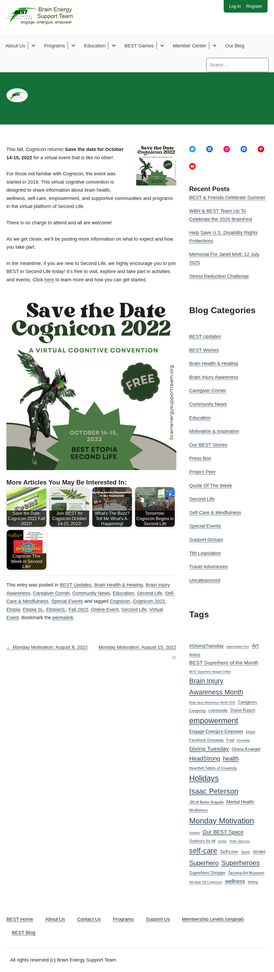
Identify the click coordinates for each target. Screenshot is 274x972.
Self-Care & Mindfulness (215, 512)
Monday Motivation (221, 820)
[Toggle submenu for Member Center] (214, 45)
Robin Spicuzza (240, 841)
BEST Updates (76, 585)
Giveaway (243, 740)
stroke (259, 851)
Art (255, 646)
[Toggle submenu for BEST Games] (162, 45)
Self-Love (229, 851)
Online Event (105, 609)
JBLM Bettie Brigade (206, 802)
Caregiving (197, 711)
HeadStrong (204, 758)
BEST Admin (109, 104)
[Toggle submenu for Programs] (73, 45)
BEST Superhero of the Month (223, 662)
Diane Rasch (242, 710)
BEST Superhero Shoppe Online (210, 671)
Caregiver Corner (51, 593)
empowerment (213, 720)
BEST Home (19, 919)
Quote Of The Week (210, 485)
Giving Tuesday (209, 749)
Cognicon (120, 601)
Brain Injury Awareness (213, 377)
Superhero (204, 863)
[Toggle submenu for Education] (113, 45)
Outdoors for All (202, 841)
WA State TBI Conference (205, 882)
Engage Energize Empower (216, 731)
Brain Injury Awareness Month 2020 (212, 702)
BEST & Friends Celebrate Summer (227, 197)
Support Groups (206, 539)
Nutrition (194, 832)
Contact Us (89, 919)
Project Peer (202, 472)
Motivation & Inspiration (214, 431)
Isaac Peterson (213, 791)
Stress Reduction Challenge (219, 276)
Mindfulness (198, 810)
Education (94, 45)
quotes (222, 841)
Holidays (204, 778)
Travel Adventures (208, 566)
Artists (194, 655)
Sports (245, 852)
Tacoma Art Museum (246, 873)
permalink (62, 617)
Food (230, 740)
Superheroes (240, 863)
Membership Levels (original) (213, 919)
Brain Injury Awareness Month (216, 686)
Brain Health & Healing (118, 585)
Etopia (13, 609)
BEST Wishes (204, 350)
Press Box (200, 458)
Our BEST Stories (208, 445)
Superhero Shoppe (207, 872)
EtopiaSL (56, 609)
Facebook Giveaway (206, 740)
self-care (203, 851)
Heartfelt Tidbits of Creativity (213, 768)
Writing (253, 882)
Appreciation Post (237, 646)
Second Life (149, 593)
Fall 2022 (78, 609)
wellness (235, 881)
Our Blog (234, 45)
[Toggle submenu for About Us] (33, 45)
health (231, 758)
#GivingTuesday (206, 646)
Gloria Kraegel (246, 749)
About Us (15, 45)
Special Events (67, 601)
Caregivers (247, 702)
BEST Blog (23, 932)
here (49, 279)
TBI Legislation (205, 553)
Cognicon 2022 (149, 601)
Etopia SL (33, 609)
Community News (91, 593)
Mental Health (240, 801)
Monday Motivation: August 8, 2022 (47, 647)
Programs (54, 45)
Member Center (189, 45)
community (218, 710)
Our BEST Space (223, 832)
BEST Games (139, 45)
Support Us (158, 919)
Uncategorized (204, 580)
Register (254, 6)
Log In (235, 6)
